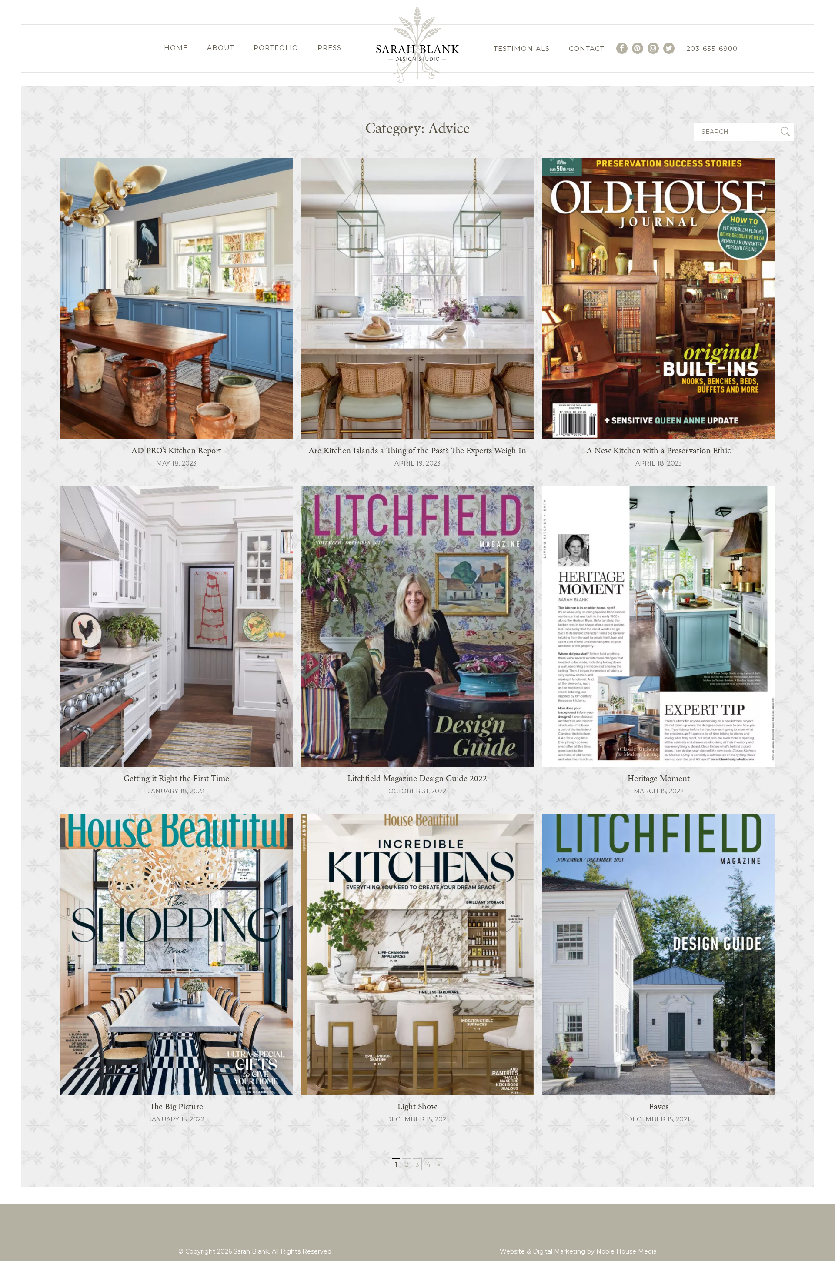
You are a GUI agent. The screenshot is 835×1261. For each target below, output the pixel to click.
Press (329, 47)
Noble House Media (626, 1251)
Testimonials (522, 48)
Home (176, 47)
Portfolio (276, 47)
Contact (587, 48)
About (220, 47)
